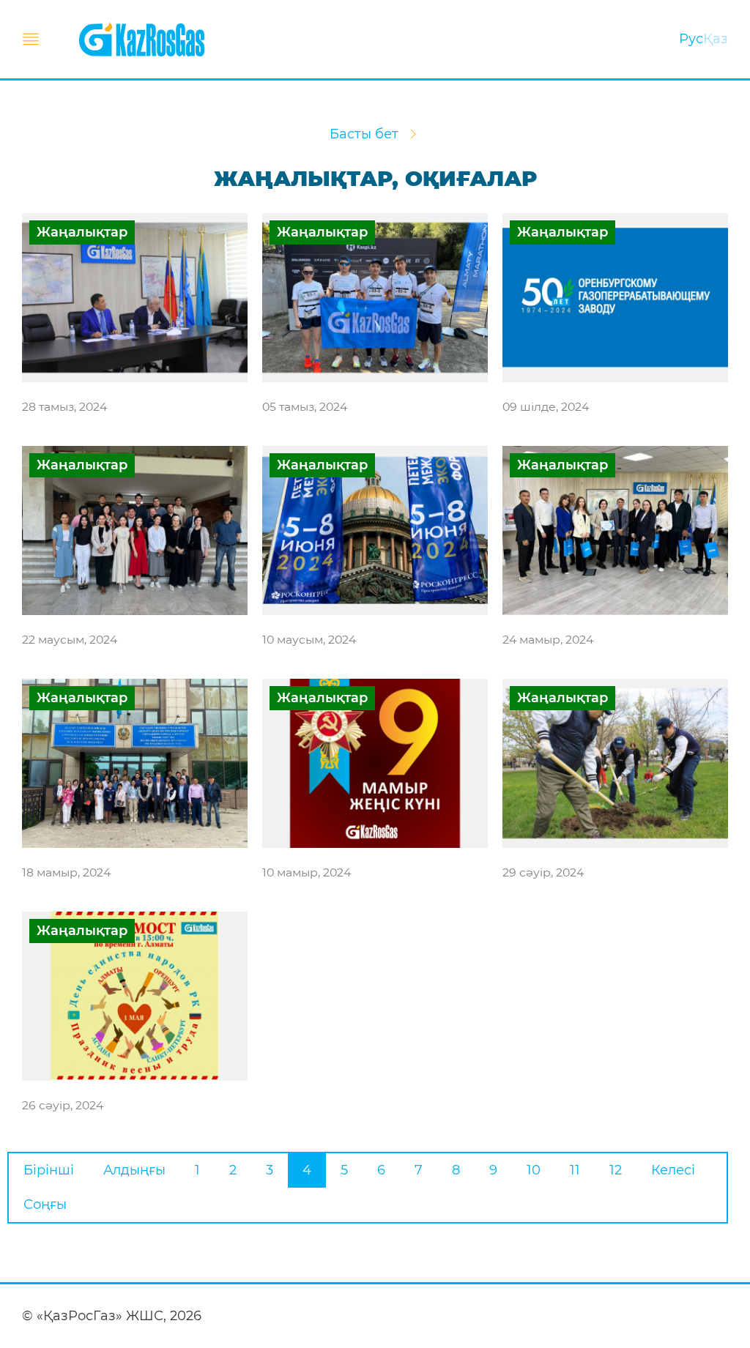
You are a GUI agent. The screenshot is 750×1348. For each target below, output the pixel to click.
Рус (691, 39)
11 (575, 1170)
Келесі (673, 1170)
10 (534, 1170)
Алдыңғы (134, 1170)
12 (615, 1170)
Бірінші (48, 1170)
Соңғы (45, 1204)
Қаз (715, 39)
